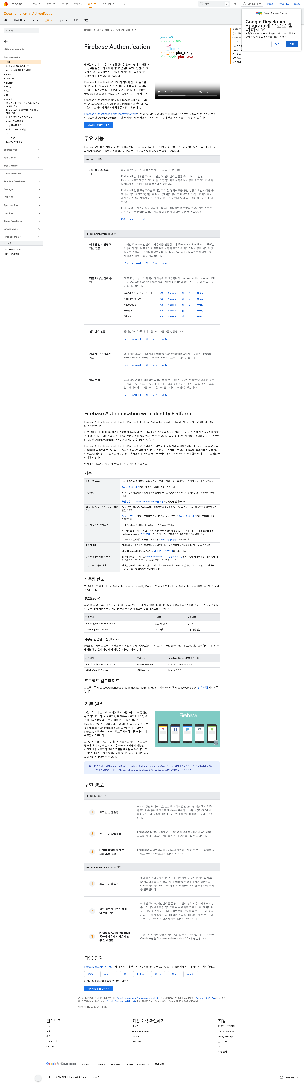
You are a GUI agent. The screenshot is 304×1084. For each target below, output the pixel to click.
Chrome (101, 1064)
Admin (190, 974)
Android (133, 219)
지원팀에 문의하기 (226, 1026)
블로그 (270, 3)
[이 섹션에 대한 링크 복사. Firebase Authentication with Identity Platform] (194, 414)
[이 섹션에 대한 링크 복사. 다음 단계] (107, 958)
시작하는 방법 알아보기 (99, 125)
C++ (155, 263)
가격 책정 (78, 3)
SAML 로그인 (128, 516)
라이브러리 (51, 1041)
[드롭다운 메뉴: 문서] (96, 4)
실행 (49, 3)
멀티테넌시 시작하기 (163, 551)
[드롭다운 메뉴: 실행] (55, 4)
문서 (90, 3)
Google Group (225, 1036)
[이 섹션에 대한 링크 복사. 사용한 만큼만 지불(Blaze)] (122, 639)
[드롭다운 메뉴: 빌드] (40, 4)
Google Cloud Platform (137, 1064)
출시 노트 (222, 1041)
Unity (164, 263)
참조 (76, 20)
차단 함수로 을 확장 (143, 501)
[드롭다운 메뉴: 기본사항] (25, 20)
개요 (6, 20)
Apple (125, 487)
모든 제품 (159, 1064)
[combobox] (214, 4)
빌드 (35, 3)
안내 (48, 1026)
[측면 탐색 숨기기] (38, 1078)
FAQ (220, 1046)
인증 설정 (145, 533)
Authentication (43, 14)
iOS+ (90, 974)
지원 (123, 3)
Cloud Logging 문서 (169, 539)
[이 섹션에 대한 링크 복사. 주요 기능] (107, 139)
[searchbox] (21, 30)
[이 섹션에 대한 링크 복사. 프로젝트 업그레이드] (122, 681)
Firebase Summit (140, 1031)
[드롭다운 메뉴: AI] (38, 20)
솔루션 (65, 3)
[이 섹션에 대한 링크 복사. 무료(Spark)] (103, 599)
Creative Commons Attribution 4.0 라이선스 (137, 998)
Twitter (135, 1036)
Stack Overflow (226, 1031)
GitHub (50, 1046)
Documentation (15, 14)
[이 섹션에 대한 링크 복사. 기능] (95, 474)
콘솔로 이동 (283, 3)
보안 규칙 (163, 769)
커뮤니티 (107, 3)
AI (33, 20)
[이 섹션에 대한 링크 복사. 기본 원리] (107, 704)
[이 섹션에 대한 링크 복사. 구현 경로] (107, 785)
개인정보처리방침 (62, 1077)
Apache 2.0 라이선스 (205, 998)
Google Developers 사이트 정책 (121, 1001)
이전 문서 (222, 1051)
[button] (19, 49)
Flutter (140, 974)
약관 (48, 1077)
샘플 (86, 20)
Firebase (88, 29)
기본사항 (18, 20)
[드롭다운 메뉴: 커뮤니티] (114, 4)
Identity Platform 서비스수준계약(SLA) (163, 556)
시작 (292, 44)
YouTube (136, 1041)
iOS (123, 219)
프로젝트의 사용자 (99, 966)
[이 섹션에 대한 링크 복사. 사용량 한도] (107, 579)
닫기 (277, 44)
